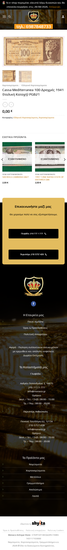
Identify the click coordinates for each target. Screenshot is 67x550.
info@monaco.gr (37, 391)
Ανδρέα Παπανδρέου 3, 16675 (36, 383)
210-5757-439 (37, 425)
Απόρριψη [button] (54, 6)
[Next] (59, 51)
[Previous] (7, 51)
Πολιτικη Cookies (56, 530)
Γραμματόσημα (35, 483)
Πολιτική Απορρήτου (35, 334)
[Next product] (5, 104)
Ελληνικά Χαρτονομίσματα (34, 85)
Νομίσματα (35, 464)
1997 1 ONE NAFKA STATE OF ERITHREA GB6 (49, 178)
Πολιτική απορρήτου (35, 530)
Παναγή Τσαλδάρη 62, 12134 (37, 421)
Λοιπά (35, 495)
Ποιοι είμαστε (35, 321)
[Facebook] (33, 303)
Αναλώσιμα (35, 489)
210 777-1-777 (36, 387)
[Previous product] (11, 104)
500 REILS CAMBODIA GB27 (15, 177)
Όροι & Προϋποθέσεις (35, 327)
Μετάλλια (35, 476)
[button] (4, 16)
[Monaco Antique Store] (33, 16)
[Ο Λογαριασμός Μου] (63, 16)
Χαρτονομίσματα (10, 85)
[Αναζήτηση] (9, 16)
